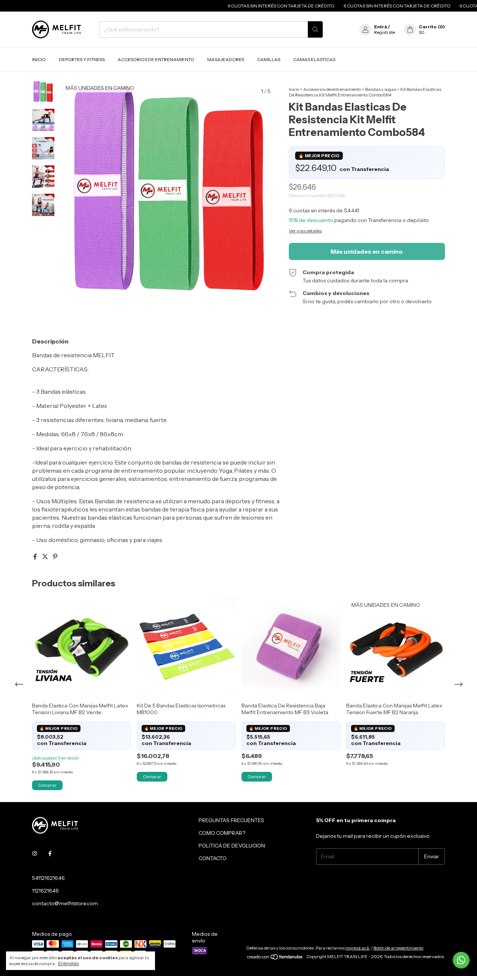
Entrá (380, 26)
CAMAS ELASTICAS (314, 59)
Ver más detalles (305, 231)
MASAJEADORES (225, 59)
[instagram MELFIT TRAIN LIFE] (34, 853)
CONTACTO (213, 858)
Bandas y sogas (380, 89)
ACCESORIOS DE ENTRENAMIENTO (156, 59)
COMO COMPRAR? (222, 833)
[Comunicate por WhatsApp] (461, 960)
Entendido (68, 963)
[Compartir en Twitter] (45, 556)
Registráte (384, 32)
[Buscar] (315, 29)
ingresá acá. (357, 948)
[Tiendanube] (275, 958)
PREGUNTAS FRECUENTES (231, 820)
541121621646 (48, 878)
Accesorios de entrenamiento (332, 89)
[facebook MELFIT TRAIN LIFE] (50, 853)
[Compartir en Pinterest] (55, 556)
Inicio (39, 59)
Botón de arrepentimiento (398, 948)
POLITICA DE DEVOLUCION (232, 845)
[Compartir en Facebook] (35, 556)
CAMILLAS (268, 59)
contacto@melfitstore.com (65, 903)
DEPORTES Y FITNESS (82, 59)
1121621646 (45, 890)
